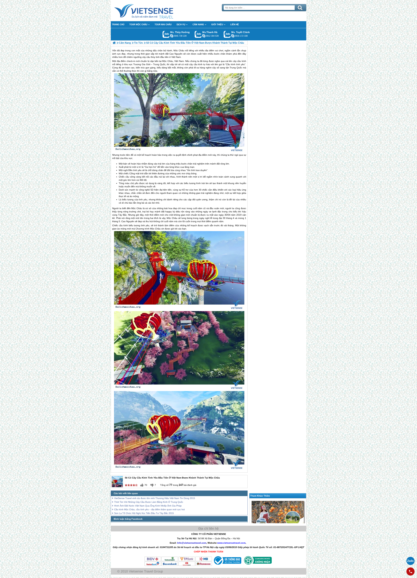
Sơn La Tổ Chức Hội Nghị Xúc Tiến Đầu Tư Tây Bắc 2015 (144, 513)
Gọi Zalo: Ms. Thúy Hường (166, 34)
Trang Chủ (152, 10)
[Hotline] (410, 571)
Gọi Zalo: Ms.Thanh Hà (198, 34)
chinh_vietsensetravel (232, 35)
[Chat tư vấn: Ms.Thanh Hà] (203, 35)
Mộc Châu (167, 61)
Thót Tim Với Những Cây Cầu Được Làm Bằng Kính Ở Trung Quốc (148, 502)
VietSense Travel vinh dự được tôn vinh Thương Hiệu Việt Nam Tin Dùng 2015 (154, 498)
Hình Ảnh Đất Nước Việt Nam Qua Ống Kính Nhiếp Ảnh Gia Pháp (148, 505)
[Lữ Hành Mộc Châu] (114, 43)
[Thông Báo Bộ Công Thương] (227, 565)
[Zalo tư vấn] (410, 561)
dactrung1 (171, 35)
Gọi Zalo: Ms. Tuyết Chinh (227, 34)
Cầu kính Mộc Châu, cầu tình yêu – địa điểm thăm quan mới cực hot (149, 509)
